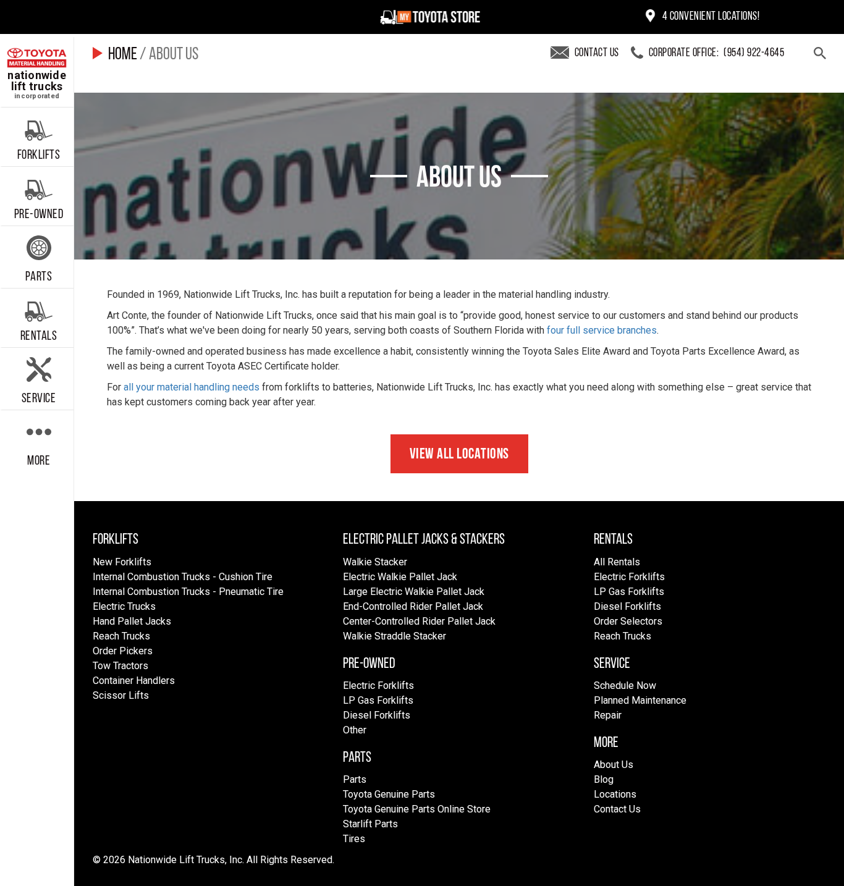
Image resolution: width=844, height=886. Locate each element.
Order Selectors (628, 621)
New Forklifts (122, 562)
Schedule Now (625, 685)
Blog (604, 779)
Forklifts (39, 155)
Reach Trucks (121, 636)
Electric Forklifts (378, 685)
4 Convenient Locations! (709, 17)
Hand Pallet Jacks (132, 621)
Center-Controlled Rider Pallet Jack (419, 621)
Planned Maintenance (640, 700)
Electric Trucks (124, 606)
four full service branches (602, 330)
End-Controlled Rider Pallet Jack (413, 606)
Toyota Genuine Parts (389, 794)
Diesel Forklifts (376, 715)
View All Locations (459, 454)
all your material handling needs (192, 387)
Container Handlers (134, 680)
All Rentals (617, 562)
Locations (615, 794)
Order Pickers (123, 651)
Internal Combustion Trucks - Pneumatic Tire (188, 591)
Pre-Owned (39, 214)
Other (354, 730)
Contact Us (617, 809)
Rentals (38, 336)
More (38, 461)
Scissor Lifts (121, 695)
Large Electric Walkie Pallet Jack (413, 591)
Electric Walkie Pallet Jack (400, 577)
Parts (39, 277)
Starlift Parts (370, 824)
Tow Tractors (120, 666)
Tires (354, 839)
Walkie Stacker (375, 562)
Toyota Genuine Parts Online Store (417, 809)
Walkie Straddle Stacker (394, 636)
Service (39, 398)
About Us (613, 764)
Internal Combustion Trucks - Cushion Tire (182, 577)
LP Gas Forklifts (378, 700)
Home (122, 55)
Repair (608, 715)
